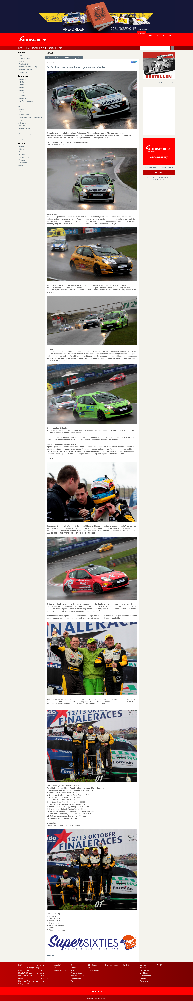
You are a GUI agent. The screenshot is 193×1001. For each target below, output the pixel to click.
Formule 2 (22, 85)
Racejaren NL (23, 72)
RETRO (21, 139)
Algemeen (77, 58)
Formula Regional (24, 93)
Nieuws (26, 47)
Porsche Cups (23, 115)
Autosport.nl (141, 33)
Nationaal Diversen (25, 69)
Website (67, 58)
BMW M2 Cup (23, 61)
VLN (20, 120)
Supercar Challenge (25, 58)
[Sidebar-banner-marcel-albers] (159, 65)
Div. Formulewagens (25, 101)
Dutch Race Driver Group (27, 67)
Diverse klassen (24, 128)
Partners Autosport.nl (152, 83)
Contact (59, 47)
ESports (21, 149)
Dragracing (160, 35)
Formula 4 (22, 98)
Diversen (21, 146)
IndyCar (21, 82)
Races (57, 58)
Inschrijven (159, 172)
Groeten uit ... (23, 152)
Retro (150, 35)
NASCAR (21, 126)
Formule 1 (22, 79)
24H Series (22, 123)
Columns (21, 160)
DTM (20, 112)
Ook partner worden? (166, 83)
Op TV (20, 165)
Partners (51, 47)
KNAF (20, 56)
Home (20, 47)
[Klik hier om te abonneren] (159, 152)
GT (19, 106)
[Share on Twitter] (134, 62)
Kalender (35, 47)
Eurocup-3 (22, 96)
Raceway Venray (24, 134)
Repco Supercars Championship (30, 117)
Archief (43, 47)
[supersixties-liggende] (92, 942)
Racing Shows (23, 157)
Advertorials (22, 163)
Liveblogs (21, 154)
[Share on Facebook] (132, 62)
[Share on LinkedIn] (136, 62)
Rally (170, 35)
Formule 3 (22, 90)
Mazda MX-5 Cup (24, 64)
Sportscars (22, 109)
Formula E (22, 87)
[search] (172, 48)
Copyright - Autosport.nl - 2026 (96, 998)
